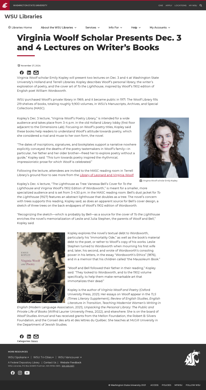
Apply (169, 5)
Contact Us (50, 362)
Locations (180, 5)
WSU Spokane (17, 357)
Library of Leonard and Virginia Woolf (107, 175)
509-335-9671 (68, 366)
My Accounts (158, 27)
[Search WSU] (201, 5)
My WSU (193, 5)
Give (160, 5)
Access (154, 385)
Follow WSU (193, 385)
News (34, 341)
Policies (166, 385)
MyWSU (178, 385)
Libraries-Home (22, 27)
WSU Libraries (23, 16)
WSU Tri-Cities (42, 357)
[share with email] (36, 73)
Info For (114, 27)
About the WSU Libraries (57, 27)
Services (90, 27)
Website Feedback (70, 362)
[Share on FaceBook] (21, 73)
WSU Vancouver (68, 357)
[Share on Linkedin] (29, 73)
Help (134, 27)
